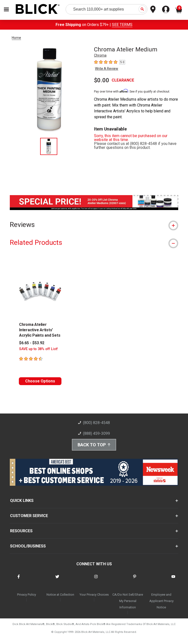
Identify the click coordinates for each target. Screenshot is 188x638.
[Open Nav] (6, 9)
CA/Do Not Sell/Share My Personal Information (127, 601)
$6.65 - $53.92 (31, 343)
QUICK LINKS (22, 500)
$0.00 (101, 80)
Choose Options (40, 381)
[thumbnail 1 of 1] (48, 146)
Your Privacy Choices (94, 594)
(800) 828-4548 (96, 422)
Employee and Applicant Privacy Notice (161, 601)
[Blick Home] (38, 9)
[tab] (94, 225)
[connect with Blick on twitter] (57, 579)
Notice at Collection (60, 594)
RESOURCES (21, 531)
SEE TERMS (122, 24)
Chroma (100, 55)
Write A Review (106, 69)
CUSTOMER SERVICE (29, 515)
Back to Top (92, 444)
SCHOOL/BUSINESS (28, 546)
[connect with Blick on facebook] (19, 579)
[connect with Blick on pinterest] (135, 579)
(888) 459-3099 (96, 433)
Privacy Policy (26, 594)
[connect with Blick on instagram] (96, 579)
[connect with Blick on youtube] (173, 579)
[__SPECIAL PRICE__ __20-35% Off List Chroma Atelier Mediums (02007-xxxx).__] (94, 208)
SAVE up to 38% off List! (38, 349)
